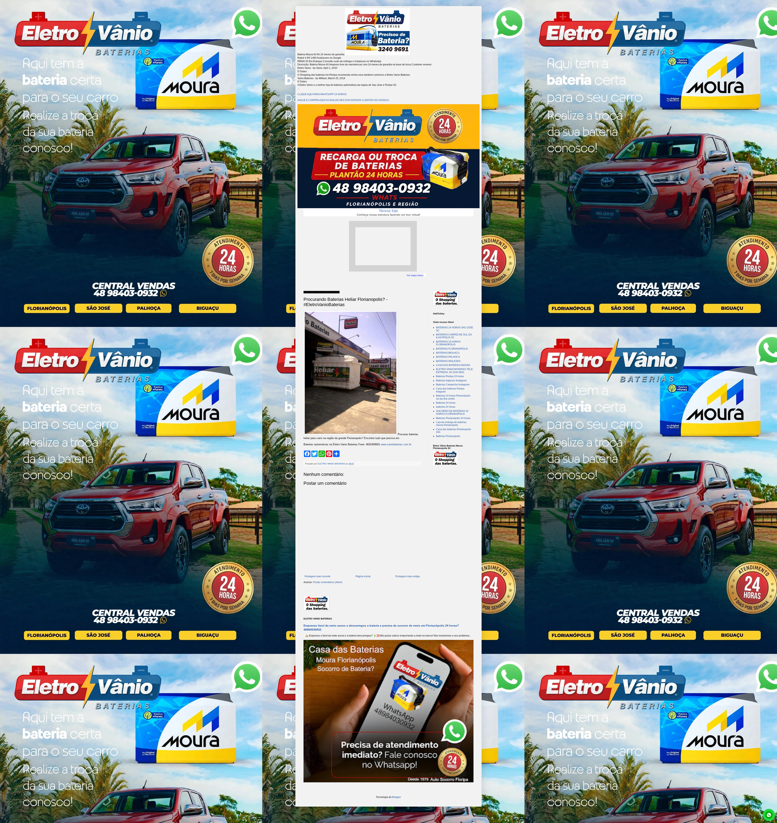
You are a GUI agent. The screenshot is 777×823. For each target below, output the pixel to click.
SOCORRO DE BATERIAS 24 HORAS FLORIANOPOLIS (452, 412)
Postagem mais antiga (407, 576)
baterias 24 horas (445, 406)
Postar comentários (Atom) (327, 582)
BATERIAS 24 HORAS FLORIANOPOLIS (448, 343)
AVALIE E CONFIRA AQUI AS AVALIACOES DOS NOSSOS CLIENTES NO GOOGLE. (343, 100)
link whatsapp (769, 815)
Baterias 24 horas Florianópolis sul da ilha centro (453, 397)
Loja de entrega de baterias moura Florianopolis (451, 423)
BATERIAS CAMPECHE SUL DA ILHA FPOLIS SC (454, 336)
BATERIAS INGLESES (448, 361)
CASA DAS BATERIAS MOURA (453, 365)
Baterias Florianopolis (448, 436)
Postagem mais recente (317, 576)
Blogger (396, 797)
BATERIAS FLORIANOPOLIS (452, 348)
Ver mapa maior (415, 275)
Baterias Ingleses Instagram (451, 380)
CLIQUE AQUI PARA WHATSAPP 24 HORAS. (322, 94)
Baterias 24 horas (445, 402)
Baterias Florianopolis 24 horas (453, 418)
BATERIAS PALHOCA (448, 356)
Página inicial (363, 576)
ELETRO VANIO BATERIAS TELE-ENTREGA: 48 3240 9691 (454, 370)
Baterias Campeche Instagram (452, 384)
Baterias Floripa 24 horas (450, 376)
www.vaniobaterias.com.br (396, 444)
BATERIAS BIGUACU (448, 352)
